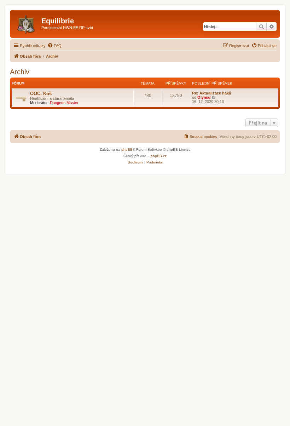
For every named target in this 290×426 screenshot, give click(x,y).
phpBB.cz (159, 156)
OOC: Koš (41, 93)
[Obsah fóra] (26, 23)
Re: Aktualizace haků (211, 93)
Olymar (204, 97)
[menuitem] (54, 45)
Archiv (19, 72)
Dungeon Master (64, 102)
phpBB (127, 149)
